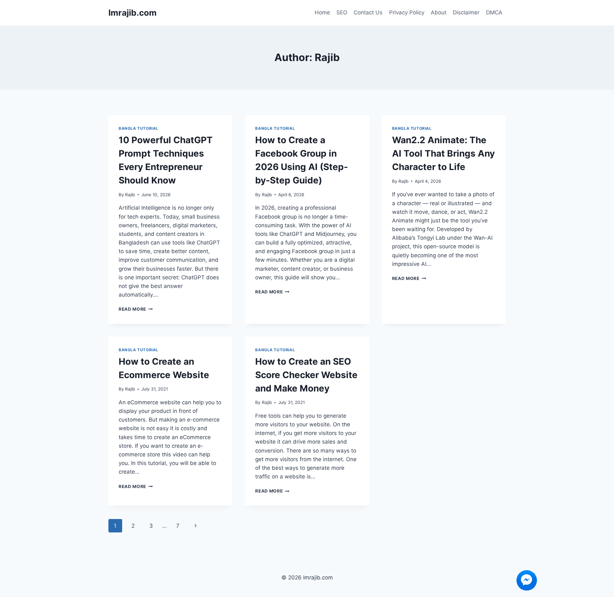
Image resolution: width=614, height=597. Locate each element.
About (438, 12)
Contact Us (368, 12)
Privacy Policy (406, 12)
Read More (136, 309)
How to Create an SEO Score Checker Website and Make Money (306, 375)
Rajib (130, 194)
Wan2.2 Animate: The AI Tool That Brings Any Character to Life (443, 153)
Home (322, 12)
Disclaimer (466, 12)
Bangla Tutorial (138, 128)
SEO (341, 12)
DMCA (494, 12)
